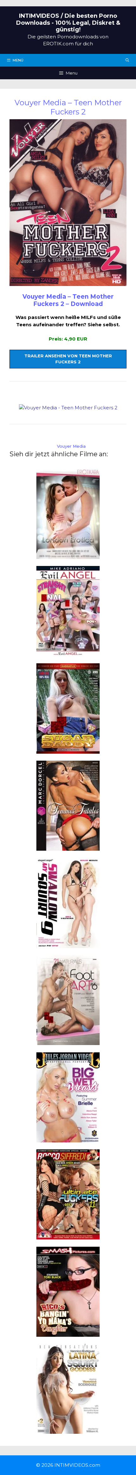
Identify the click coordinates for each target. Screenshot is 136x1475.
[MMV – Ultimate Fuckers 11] (68, 1236)
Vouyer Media (71, 446)
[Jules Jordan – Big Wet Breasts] (68, 1138)
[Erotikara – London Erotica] (68, 555)
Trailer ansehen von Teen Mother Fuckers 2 (68, 359)
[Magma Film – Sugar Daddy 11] (68, 750)
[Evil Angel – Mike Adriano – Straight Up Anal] (68, 652)
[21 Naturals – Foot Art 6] (68, 1041)
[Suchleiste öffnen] (127, 60)
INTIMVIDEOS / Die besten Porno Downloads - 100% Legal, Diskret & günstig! (68, 22)
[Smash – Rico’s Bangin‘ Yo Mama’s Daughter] (68, 1333)
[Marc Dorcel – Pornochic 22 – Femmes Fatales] (68, 847)
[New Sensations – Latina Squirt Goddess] (68, 1430)
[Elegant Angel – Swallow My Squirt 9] (68, 944)
